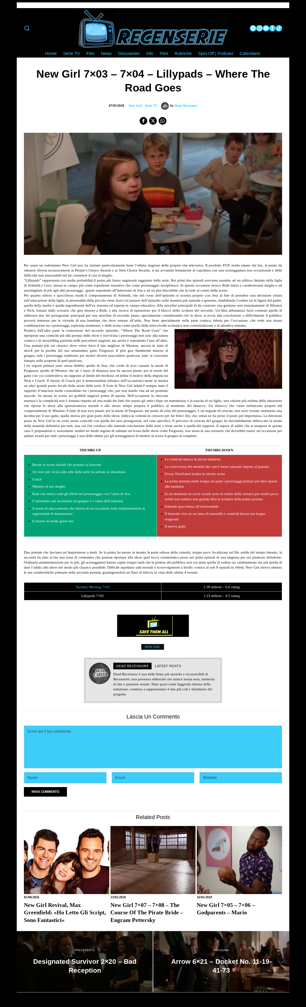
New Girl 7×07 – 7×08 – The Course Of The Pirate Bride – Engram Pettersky (146, 912)
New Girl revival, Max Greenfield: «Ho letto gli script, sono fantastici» (65, 912)
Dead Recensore (186, 105)
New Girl (135, 105)
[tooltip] (253, 28)
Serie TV (151, 105)
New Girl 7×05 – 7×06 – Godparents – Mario (226, 909)
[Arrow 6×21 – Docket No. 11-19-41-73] (221, 961)
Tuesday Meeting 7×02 (93, 587)
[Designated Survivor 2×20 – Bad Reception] (85, 961)
